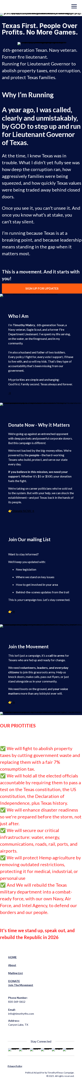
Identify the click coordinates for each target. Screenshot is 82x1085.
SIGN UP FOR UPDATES (42, 288)
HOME (12, 957)
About (12, 965)
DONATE (14, 981)
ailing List (17, 973)
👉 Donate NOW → (21, 511)
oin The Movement (21, 985)
